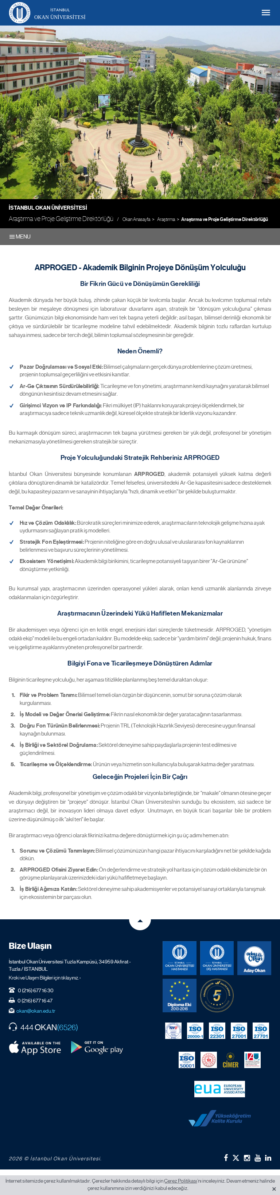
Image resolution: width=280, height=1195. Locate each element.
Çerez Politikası (180, 1181)
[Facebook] (226, 1157)
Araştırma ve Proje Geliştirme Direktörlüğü (224, 219)
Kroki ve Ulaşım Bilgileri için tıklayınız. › (45, 978)
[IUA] (252, 1060)
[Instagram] (247, 1157)
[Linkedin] (268, 1157)
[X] (236, 1156)
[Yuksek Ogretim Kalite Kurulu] (217, 996)
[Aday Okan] (254, 958)
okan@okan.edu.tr (35, 1011)
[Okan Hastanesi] (180, 958)
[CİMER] (230, 1060)
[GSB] (209, 1060)
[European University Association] (219, 1089)
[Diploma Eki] (180, 996)
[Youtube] (257, 1157)
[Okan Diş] (217, 958)
